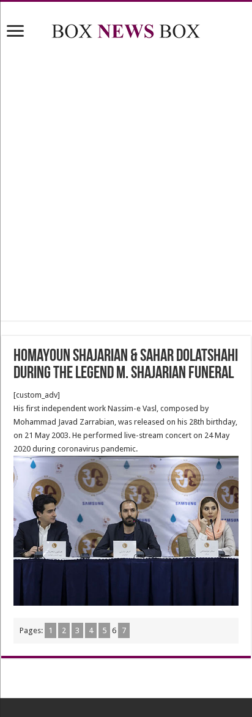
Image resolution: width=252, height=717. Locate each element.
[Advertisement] (126, 182)
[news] (126, 28)
